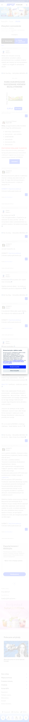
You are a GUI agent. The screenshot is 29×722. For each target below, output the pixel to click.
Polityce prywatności (18, 360)
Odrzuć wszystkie (14, 370)
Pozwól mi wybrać (7, 363)
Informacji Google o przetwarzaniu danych (13, 361)
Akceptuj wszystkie (14, 366)
